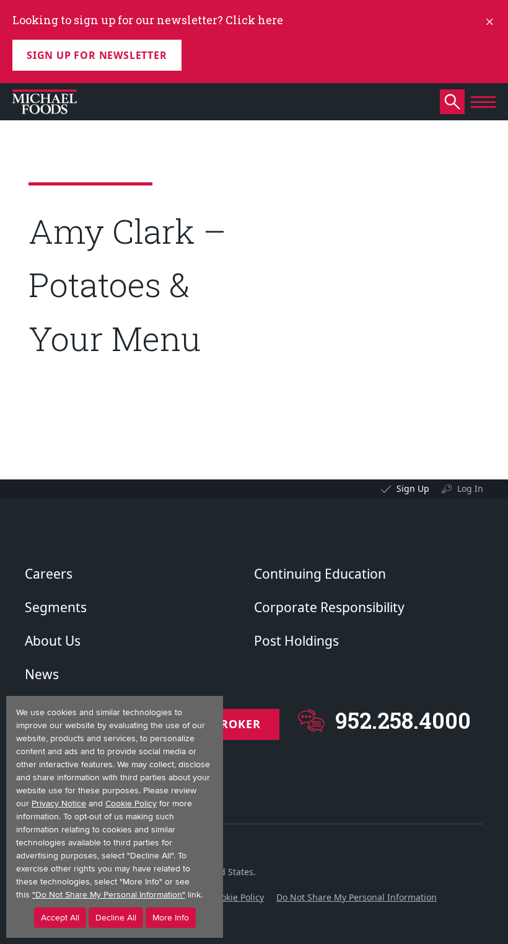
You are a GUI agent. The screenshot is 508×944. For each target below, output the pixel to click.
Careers (48, 573)
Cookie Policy (237, 897)
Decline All (115, 917)
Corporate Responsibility (329, 607)
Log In (470, 488)
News (42, 674)
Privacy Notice (59, 803)
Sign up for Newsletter (97, 55)
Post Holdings (296, 640)
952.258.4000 (403, 720)
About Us (53, 640)
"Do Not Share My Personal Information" (108, 894)
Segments (56, 607)
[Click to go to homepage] (44, 101)
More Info (170, 917)
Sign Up (412, 488)
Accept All (60, 917)
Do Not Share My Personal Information (356, 897)
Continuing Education (320, 573)
